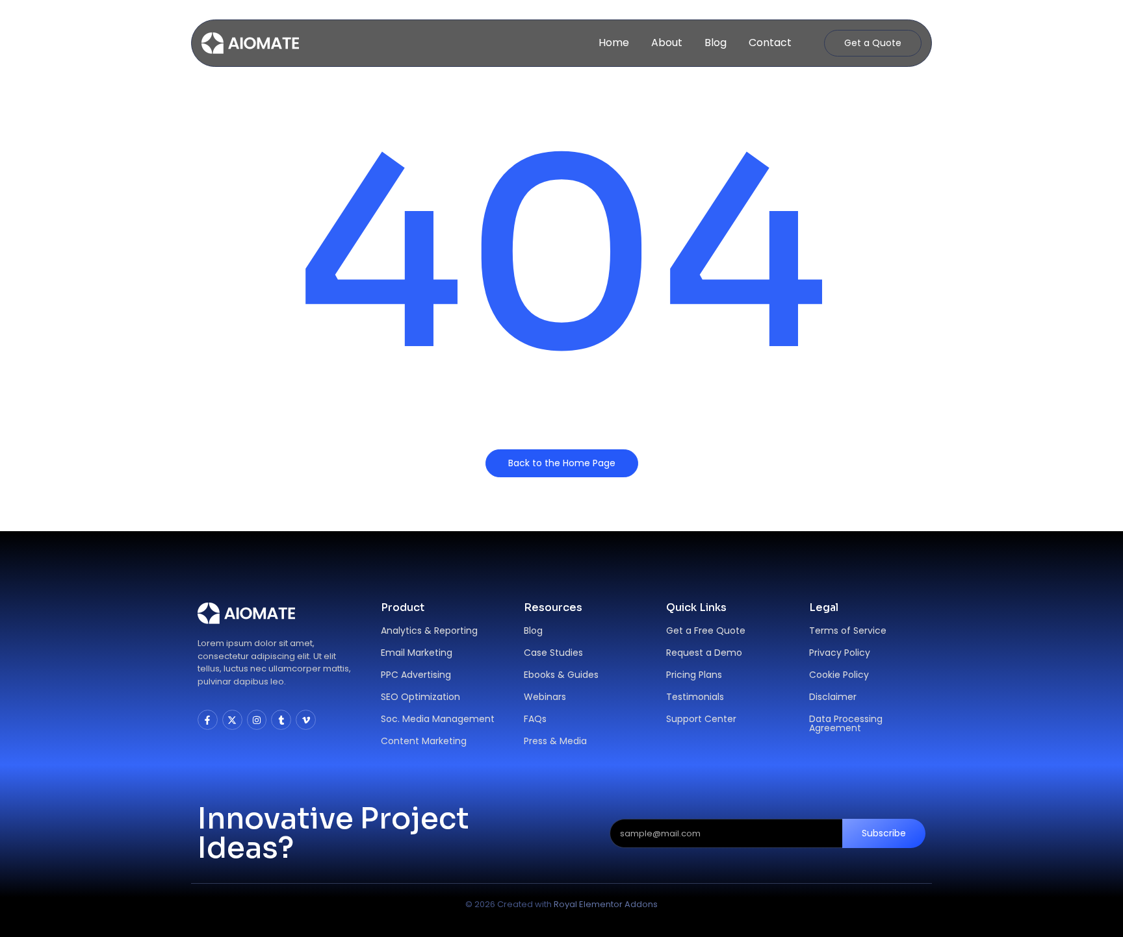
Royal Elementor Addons (606, 904)
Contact (770, 42)
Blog (715, 42)
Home (614, 42)
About (666, 42)
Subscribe (884, 833)
